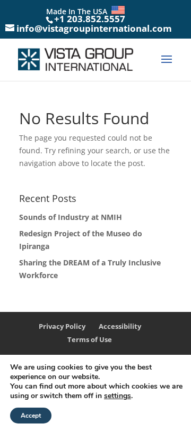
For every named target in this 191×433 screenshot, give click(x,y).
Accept (31, 415)
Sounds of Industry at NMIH (70, 217)
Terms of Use (89, 339)
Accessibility (120, 326)
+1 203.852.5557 (89, 19)
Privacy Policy (62, 326)
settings (117, 396)
